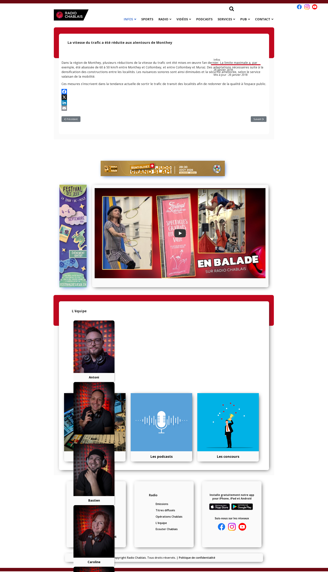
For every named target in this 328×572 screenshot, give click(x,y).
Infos (217, 60)
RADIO (163, 19)
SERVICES (225, 19)
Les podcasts (161, 456)
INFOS (128, 19)
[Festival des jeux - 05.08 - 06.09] (74, 236)
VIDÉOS (182, 19)
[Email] (164, 108)
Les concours (228, 456)
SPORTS (147, 19)
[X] (164, 97)
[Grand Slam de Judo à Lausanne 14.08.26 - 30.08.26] (162, 168)
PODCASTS (204, 19)
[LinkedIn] (164, 102)
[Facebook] (164, 91)
